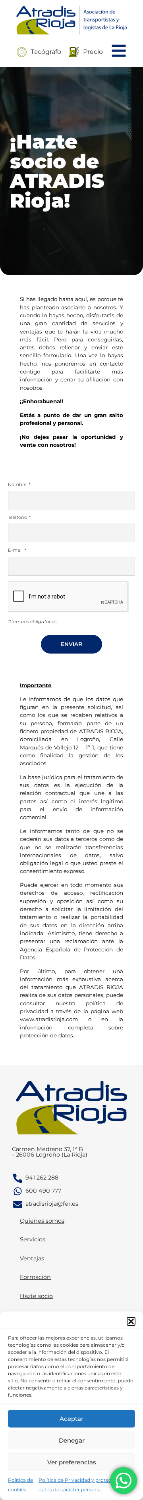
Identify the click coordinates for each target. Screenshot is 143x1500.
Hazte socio (36, 1296)
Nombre (18, 484)
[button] (131, 1321)
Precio (93, 51)
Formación (35, 1277)
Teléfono (18, 517)
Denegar (72, 1440)
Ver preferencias (71, 1462)
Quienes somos (42, 1220)
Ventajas (32, 1258)
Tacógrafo (46, 51)
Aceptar (71, 1418)
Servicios (32, 1239)
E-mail (16, 550)
